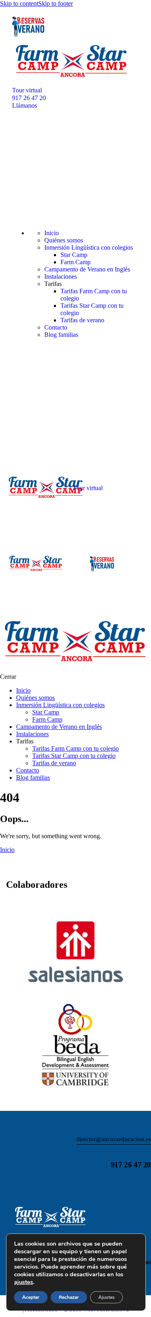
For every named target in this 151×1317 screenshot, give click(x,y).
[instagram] (9, 1186)
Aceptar (30, 1297)
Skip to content (19, 3)
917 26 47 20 (131, 1164)
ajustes (23, 1282)
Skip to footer (55, 3)
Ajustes (106, 1297)
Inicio (7, 849)
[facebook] (29, 1186)
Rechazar (69, 1297)
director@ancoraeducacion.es (114, 1139)
